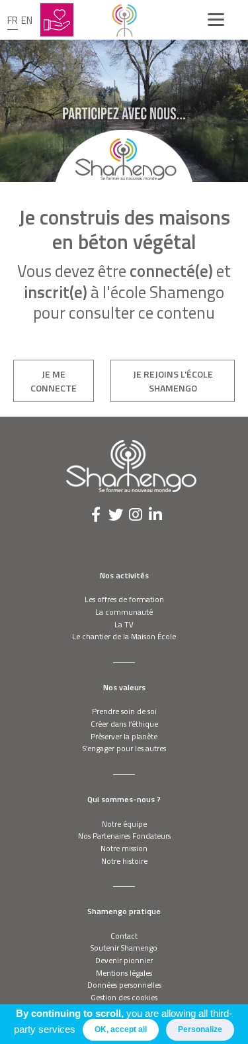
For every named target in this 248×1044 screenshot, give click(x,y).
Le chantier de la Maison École (124, 636)
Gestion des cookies (124, 997)
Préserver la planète (124, 736)
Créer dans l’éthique (124, 723)
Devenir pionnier (124, 960)
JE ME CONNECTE (53, 381)
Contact (124, 935)
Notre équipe (124, 823)
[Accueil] (124, 20)
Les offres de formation (124, 599)
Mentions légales (124, 972)
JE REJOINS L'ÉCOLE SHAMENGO (173, 381)
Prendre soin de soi (124, 711)
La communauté (124, 611)
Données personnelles (124, 984)
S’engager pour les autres (124, 748)
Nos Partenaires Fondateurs (124, 835)
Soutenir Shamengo (124, 947)
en (26, 20)
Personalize (200, 1029)
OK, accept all (121, 1029)
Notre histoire (124, 860)
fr (12, 20)
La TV (124, 624)
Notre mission (124, 848)
